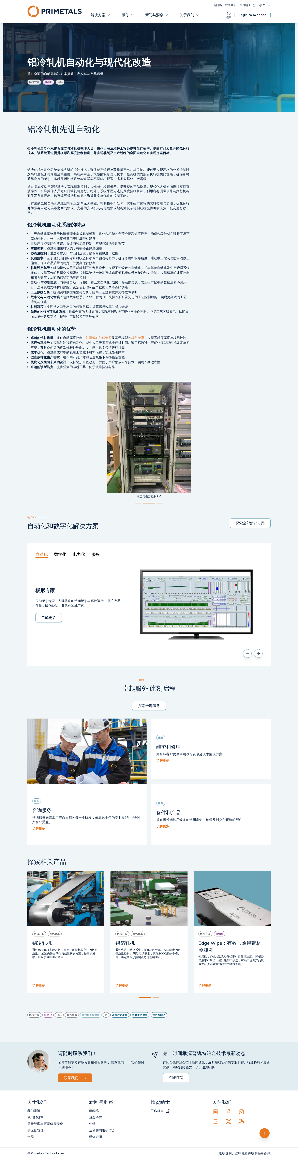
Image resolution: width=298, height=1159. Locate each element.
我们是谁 (33, 1111)
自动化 (41, 554)
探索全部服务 (149, 706)
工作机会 (157, 1111)
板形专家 (137, 338)
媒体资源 (95, 1137)
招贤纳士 (245, 5)
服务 (125, 15)
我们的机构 (35, 1117)
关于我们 (187, 15)
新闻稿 (217, 5)
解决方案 (98, 15)
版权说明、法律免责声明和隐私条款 (245, 1153)
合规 (30, 1137)
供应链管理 (35, 1130)
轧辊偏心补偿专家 (99, 338)
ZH (265, 5)
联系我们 (230, 5)
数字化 (60, 554)
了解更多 (48, 618)
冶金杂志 (95, 1117)
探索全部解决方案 (250, 523)
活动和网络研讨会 (102, 1130)
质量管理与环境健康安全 (45, 1124)
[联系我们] (264, 1133)
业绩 (92, 1124)
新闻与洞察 (154, 15)
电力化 (79, 554)
